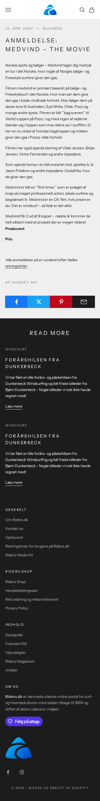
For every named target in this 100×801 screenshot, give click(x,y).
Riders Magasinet (19, 661)
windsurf (16, 349)
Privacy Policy (16, 608)
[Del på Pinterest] (61, 302)
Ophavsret (14, 537)
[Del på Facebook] (16, 302)
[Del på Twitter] (39, 302)
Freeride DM (16, 643)
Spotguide (14, 634)
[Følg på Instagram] (22, 772)
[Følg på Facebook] (8, 772)
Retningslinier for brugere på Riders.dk (37, 546)
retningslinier (16, 266)
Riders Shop (15, 581)
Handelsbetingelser (21, 590)
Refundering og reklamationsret (31, 599)
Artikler (11, 670)
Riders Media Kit (19, 555)
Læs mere (13, 406)
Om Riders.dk (16, 519)
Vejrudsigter (15, 652)
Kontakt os (14, 528)
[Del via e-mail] (84, 302)
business (52, 28)
